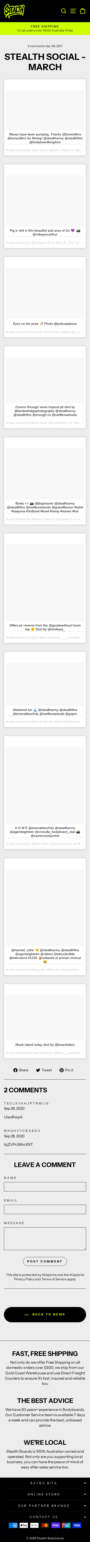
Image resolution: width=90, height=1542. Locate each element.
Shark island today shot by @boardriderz (45, 1044)
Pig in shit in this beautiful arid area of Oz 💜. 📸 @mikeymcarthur (45, 232)
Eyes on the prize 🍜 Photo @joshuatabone (45, 323)
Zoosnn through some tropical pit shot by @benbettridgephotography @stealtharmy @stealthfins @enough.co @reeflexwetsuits (45, 411)
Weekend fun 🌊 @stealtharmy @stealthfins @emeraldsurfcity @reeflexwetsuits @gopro (45, 712)
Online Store (43, 1494)
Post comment (45, 1261)
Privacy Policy (24, 1279)
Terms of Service (54, 1279)
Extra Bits (43, 1483)
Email (11, 1200)
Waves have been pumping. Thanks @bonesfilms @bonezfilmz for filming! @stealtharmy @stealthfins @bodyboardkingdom (45, 138)
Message (14, 1223)
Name (10, 1178)
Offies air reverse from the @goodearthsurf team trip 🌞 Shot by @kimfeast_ (45, 627)
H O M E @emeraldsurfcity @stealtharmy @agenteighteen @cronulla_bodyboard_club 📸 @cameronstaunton (45, 831)
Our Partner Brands (44, 1506)
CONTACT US (44, 1517)
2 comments (36, 46)
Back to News (48, 1314)
